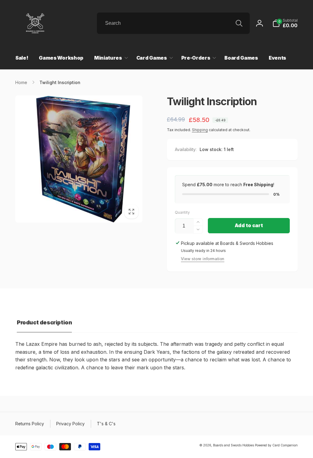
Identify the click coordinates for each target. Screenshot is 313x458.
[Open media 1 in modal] (78, 159)
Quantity (182, 212)
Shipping (200, 129)
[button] (285, 23)
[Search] (239, 23)
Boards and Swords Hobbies (233, 445)
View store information (202, 259)
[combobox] (173, 23)
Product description (44, 322)
